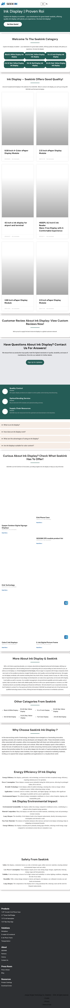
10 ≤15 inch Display (43, 710)
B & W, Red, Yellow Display (26, 710)
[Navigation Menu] (43, 3)
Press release (5, 970)
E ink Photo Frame (7, 938)
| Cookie (46, 998)
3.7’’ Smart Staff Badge (8, 915)
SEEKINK (4, 950)
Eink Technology (8, 585)
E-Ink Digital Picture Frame (47, 642)
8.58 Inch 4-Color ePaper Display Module (16, 152)
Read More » (5, 533)
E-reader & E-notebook (8, 934)
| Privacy (46, 1001)
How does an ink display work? (15, 432)
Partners (3, 954)
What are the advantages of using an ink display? (21, 439)
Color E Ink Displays (10, 642)
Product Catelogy (6, 982)
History (3, 957)
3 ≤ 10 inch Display (20, 671)
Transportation (5, 941)
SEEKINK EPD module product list (49, 538)
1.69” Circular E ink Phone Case (11, 912)
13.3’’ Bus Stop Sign (7, 922)
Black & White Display (11, 710)
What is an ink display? (12, 425)
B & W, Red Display (30, 671)
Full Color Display (42, 717)
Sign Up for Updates (35, 362)
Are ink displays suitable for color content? (19, 446)
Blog (2, 973)
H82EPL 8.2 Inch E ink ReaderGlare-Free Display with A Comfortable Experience (51, 226)
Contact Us (4, 960)
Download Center (6, 986)
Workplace (4, 931)
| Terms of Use (46, 1005)
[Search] (46, 4)
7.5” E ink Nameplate (7, 918)
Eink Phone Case (43, 517)
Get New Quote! (13, 24)
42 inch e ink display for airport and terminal (16, 224)
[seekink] (9, 4)
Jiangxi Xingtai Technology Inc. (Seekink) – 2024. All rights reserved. (47, 995)
